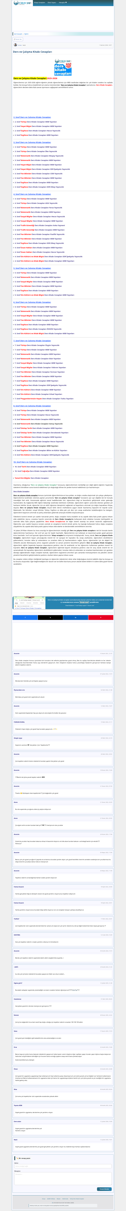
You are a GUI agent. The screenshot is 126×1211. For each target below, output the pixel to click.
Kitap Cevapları (39, 2)
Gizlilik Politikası (51, 1199)
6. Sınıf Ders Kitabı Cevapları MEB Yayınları (36, 307)
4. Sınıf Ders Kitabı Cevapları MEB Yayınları (36, 199)
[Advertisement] (63, 18)
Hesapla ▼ (63, 2)
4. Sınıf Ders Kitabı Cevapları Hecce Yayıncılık (40, 216)
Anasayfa (19, 34)
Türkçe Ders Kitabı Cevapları (77, 1199)
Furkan (20, 45)
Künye (43, 1199)
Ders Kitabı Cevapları (32, 478)
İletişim (58, 1199)
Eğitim (26, 34)
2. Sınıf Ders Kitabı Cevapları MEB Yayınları (38, 126)
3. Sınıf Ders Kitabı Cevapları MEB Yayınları (38, 160)
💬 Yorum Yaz (18, 39)
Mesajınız (17, 1171)
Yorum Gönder (104, 1189)
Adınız (16, 1163)
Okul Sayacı (52, 2)
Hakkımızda (65, 1199)
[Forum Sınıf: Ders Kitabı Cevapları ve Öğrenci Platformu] (22, 5)
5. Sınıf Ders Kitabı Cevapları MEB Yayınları (38, 277)
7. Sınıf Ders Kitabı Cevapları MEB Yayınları (36, 350)
